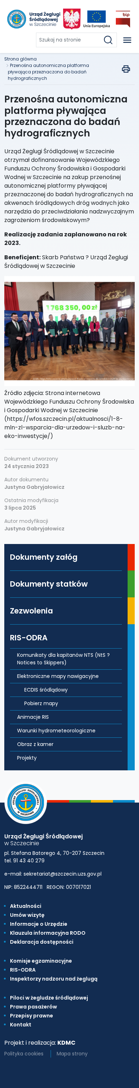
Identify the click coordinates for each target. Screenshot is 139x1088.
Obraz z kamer (35, 744)
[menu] (127, 40)
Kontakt (20, 1024)
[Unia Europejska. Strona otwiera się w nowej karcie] (96, 19)
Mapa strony (72, 1053)
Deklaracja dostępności (41, 941)
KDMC (66, 1043)
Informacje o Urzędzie (38, 924)
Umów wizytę (27, 915)
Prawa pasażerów (33, 1006)
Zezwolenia (31, 610)
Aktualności (25, 906)
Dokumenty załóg (44, 557)
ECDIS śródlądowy (46, 689)
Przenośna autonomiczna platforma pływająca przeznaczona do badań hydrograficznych (48, 71)
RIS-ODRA (28, 637)
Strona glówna (20, 59)
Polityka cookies (23, 1053)
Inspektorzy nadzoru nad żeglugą (53, 978)
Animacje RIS (33, 717)
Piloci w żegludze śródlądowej (49, 997)
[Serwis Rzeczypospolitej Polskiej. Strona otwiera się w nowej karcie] (72, 19)
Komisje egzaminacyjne (41, 960)
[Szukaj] (110, 40)
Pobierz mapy (41, 703)
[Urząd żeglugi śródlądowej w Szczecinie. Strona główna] (33, 19)
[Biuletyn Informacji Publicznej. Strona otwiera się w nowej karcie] (123, 19)
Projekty (27, 757)
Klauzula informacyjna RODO (48, 933)
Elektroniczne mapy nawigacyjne (58, 676)
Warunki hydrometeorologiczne (56, 730)
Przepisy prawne (31, 1015)
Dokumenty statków (49, 583)
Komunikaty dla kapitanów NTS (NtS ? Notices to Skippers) (63, 658)
